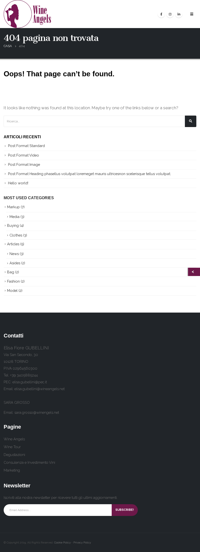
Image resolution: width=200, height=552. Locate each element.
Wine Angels (14, 439)
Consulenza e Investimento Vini (29, 462)
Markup (13, 207)
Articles (13, 244)
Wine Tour (12, 447)
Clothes (16, 235)
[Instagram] (170, 14)
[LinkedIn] (178, 14)
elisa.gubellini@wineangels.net (39, 389)
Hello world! (18, 183)
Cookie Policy (62, 542)
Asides (15, 263)
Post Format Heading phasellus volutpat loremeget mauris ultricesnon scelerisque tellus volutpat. (89, 174)
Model (12, 290)
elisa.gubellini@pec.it (29, 382)
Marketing (12, 470)
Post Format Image (24, 164)
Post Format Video (23, 155)
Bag (10, 272)
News (14, 254)
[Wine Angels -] (28, 14)
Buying (13, 225)
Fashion (13, 281)
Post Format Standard (26, 146)
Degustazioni (14, 455)
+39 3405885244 (24, 375)
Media (15, 217)
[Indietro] (194, 272)
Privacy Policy (82, 542)
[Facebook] (161, 14)
